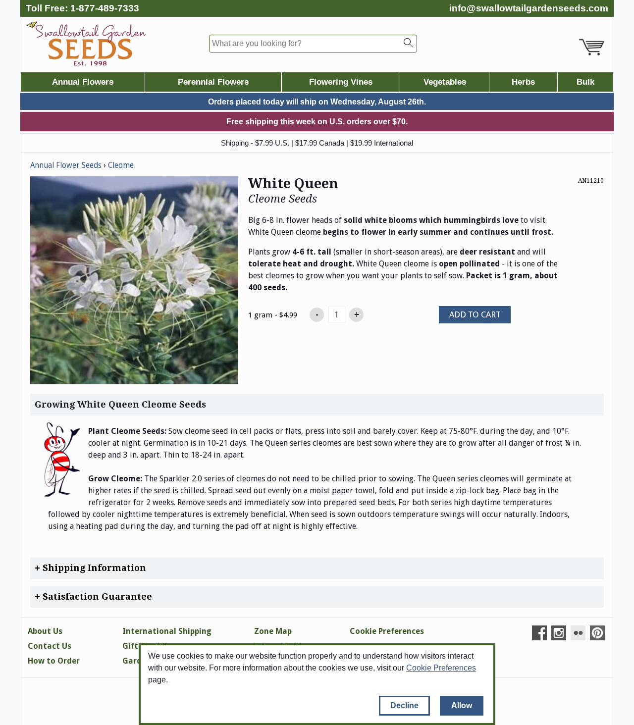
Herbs (523, 82)
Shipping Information (93, 568)
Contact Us (49, 646)
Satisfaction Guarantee (96, 596)
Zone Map (273, 631)
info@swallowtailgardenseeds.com (528, 8)
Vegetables (444, 82)
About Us (45, 631)
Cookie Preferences (441, 668)
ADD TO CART (475, 314)
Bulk (585, 82)
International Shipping (166, 631)
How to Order (54, 661)
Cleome (121, 165)
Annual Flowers (82, 82)
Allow (461, 705)
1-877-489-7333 (104, 8)
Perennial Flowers (213, 82)
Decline (404, 705)
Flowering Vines (340, 82)
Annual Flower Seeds (66, 165)
